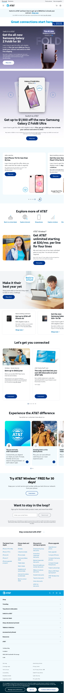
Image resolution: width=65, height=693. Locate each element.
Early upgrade (52, 554)
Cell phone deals (22, 554)
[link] (26, 464)
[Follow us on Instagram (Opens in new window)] (57, 595)
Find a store (48, 1)
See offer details (47, 15)
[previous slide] (11, 95)
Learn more (11, 397)
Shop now (8, 62)
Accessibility (6, 675)
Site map (5, 665)
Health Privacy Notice (38, 675)
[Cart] (56, 5)
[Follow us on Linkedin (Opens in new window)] (60, 595)
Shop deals (9, 297)
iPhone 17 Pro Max (8, 551)
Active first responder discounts (36, 557)
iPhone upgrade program (7, 564)
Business (10, 1)
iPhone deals (21, 557)
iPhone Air (6, 557)
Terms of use (6, 672)
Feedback (5, 653)
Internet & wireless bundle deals (23, 577)
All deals (20, 551)
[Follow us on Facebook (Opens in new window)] (53, 595)
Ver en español (57, 1)
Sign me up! (44, 517)
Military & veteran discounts (38, 573)
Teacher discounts (38, 580)
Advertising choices (37, 665)
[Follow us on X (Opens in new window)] (50, 595)
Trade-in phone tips (54, 570)
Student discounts (38, 577)
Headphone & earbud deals (22, 572)
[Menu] (3, 6)
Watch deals (21, 568)
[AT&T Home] (10, 6)
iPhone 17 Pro (6, 554)
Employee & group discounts (38, 552)
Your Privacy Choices (38, 672)
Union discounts (38, 583)
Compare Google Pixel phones (53, 566)
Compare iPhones (53, 557)
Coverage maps (6, 669)
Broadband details (7, 678)
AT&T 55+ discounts (36, 587)
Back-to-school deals (10, 222)
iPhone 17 (5, 560)
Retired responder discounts (38, 563)
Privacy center (36, 669)
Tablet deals (21, 565)
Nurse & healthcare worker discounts (38, 568)
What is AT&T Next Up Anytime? (53, 574)
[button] (40, 199)
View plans (39, 263)
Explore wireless (53, 222)
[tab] (29, 199)
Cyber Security (36, 678)
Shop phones (39, 222)
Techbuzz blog (6, 650)
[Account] (60, 5)
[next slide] (53, 95)
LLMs (4, 660)
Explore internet (25, 222)
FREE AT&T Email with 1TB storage (11, 656)
